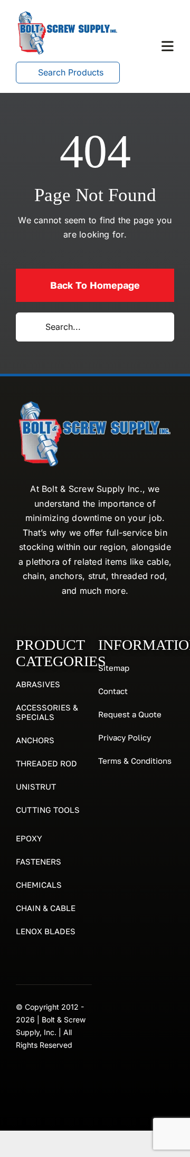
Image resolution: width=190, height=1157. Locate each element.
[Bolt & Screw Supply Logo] (68, 13)
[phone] (39, 1078)
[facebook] (20, 1078)
